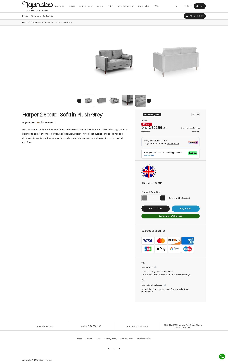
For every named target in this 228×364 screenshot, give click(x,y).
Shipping (184, 128)
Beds (99, 6)
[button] (88, 101)
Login (186, 6)
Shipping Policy (144, 338)
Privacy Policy (110, 338)
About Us (35, 16)
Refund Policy (127, 338)
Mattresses (84, 6)
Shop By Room (124, 6)
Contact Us (47, 16)
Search (89, 338)
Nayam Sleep (45, 360)
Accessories (143, 6)
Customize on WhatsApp (170, 216)
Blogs (79, 338)
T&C (98, 338)
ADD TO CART (155, 208)
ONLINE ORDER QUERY (45, 326)
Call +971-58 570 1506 (91, 326)
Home (25, 16)
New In (72, 6)
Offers (156, 6)
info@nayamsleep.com (137, 326)
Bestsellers (59, 6)
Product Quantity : (151, 192)
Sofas (110, 6)
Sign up (199, 6)
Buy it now (185, 208)
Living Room (36, 22)
